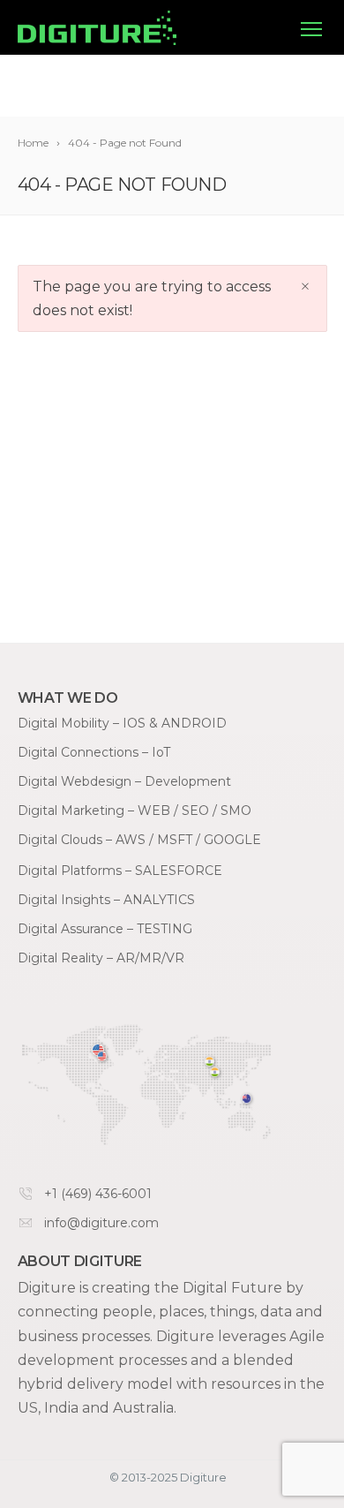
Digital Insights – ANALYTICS (106, 900)
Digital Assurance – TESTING (105, 929)
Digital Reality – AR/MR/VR (101, 958)
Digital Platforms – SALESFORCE (120, 870)
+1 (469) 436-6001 (98, 1194)
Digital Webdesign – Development (124, 781)
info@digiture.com (101, 1223)
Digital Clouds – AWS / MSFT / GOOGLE (139, 840)
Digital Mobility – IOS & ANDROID (122, 723)
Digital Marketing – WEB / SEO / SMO (134, 810)
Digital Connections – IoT (94, 752)
